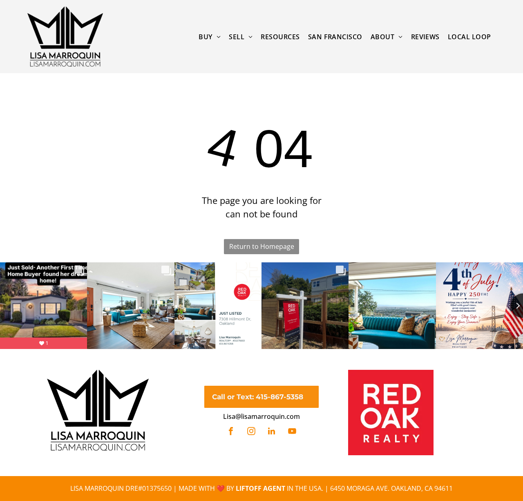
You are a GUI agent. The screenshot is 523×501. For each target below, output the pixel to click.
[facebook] (231, 432)
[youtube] (292, 432)
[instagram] (251, 432)
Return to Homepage (261, 246)
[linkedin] (272, 432)
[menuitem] (209, 36)
